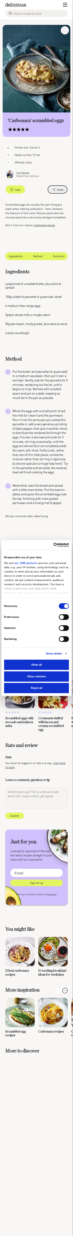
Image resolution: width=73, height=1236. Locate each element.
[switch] (64, 617)
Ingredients (16, 256)
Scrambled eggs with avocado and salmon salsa (19, 722)
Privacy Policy (52, 894)
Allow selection (36, 676)
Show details (54, 653)
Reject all (36, 687)
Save (18, 189)
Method (38, 256)
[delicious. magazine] (16, 5)
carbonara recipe (44, 225)
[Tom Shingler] (10, 174)
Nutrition (58, 256)
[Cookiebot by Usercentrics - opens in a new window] (53, 545)
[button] (65, 990)
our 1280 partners (26, 563)
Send (60, 189)
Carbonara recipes (51, 1031)
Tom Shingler (23, 172)
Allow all (36, 664)
